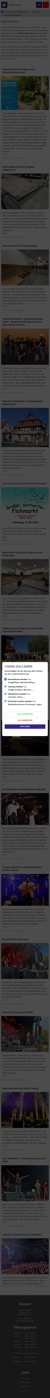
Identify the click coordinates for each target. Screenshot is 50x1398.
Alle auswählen (25, 714)
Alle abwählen (25, 720)
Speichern (25, 726)
